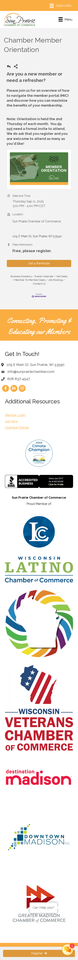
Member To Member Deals (29, 279)
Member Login (15, 415)
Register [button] (37, 953)
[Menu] (60, 6)
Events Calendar (44, 276)
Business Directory (21, 276)
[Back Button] (8, 67)
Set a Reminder (39, 263)
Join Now (11, 421)
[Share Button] (15, 66)
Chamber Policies (17, 427)
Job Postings (55, 279)
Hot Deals (62, 276)
